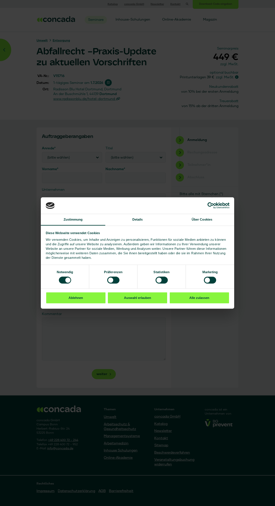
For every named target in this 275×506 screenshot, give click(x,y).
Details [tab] (137, 219)
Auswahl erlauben (137, 298)
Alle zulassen (199, 298)
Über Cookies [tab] (202, 219)
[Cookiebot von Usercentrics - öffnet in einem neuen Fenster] (210, 205)
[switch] (113, 280)
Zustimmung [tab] (73, 219)
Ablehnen (76, 298)
